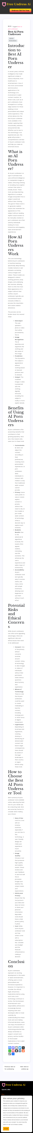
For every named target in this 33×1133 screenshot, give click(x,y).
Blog (10, 26)
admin (11, 38)
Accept (6, 1128)
